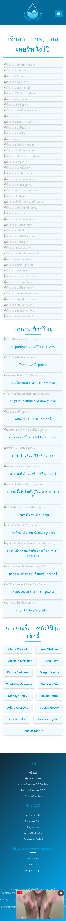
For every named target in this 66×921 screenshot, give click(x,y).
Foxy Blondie (16, 719)
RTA (33, 876)
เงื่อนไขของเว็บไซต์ (33, 839)
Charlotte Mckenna (19, 684)
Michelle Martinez (20, 661)
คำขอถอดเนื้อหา (33, 821)
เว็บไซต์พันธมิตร (33, 796)
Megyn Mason (49, 672)
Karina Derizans (18, 672)
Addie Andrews (17, 707)
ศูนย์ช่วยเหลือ (33, 815)
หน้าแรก (33, 772)
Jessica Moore (33, 731)
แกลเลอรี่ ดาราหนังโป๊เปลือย (33, 784)
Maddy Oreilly (17, 696)
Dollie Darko (49, 696)
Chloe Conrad (17, 649)
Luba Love (51, 661)
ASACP (33, 864)
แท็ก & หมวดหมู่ (33, 778)
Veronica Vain (50, 684)
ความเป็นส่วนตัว (33, 833)
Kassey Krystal (48, 719)
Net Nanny (33, 858)
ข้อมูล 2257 (33, 827)
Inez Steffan (49, 649)
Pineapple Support (33, 870)
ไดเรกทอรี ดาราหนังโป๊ (33, 790)
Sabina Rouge (49, 707)
